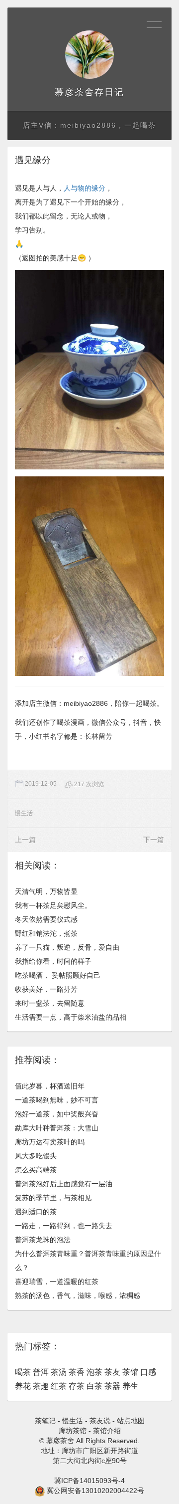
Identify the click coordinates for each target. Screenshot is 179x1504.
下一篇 (153, 840)
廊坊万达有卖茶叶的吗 (50, 1142)
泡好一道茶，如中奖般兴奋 (56, 1114)
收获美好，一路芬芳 (46, 989)
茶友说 (100, 1421)
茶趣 (41, 1386)
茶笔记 (45, 1421)
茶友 (112, 1372)
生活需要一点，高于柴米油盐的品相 (70, 1017)
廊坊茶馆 (73, 1431)
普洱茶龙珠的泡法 (43, 1240)
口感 (148, 1372)
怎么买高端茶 (36, 1170)
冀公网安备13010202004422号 (95, 1491)
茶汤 (59, 1372)
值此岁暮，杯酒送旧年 (50, 1086)
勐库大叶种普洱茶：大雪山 (56, 1128)
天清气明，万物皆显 (46, 891)
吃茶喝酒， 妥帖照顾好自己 (57, 975)
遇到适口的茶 (36, 1212)
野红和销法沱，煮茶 (46, 933)
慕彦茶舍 (74, 92)
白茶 (94, 1386)
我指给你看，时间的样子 (53, 961)
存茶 (77, 1386)
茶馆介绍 (107, 1431)
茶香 (77, 1372)
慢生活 (24, 813)
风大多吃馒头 (36, 1156)
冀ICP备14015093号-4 (89, 1481)
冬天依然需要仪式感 (46, 919)
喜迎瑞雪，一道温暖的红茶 (56, 1282)
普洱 (41, 1372)
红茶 (59, 1386)
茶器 (112, 1386)
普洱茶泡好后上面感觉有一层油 (63, 1184)
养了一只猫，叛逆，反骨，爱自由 (67, 947)
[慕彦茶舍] (89, 54)
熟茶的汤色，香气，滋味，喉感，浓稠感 (77, 1295)
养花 (23, 1386)
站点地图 (131, 1421)
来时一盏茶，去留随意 (50, 1003)
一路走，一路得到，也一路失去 (63, 1226)
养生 (130, 1386)
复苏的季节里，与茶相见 (53, 1198)
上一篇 (25, 840)
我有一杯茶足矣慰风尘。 (53, 905)
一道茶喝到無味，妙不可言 (56, 1100)
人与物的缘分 (84, 188)
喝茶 (23, 1372)
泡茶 (94, 1372)
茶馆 (130, 1372)
